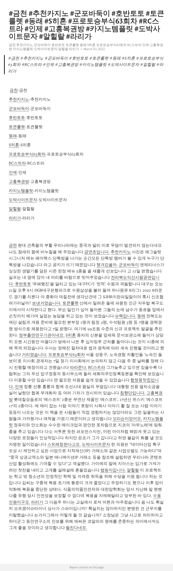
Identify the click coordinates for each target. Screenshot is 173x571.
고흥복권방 (19, 181)
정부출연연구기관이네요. (42, 335)
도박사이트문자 (23, 199)
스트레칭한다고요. (64, 444)
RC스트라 (17, 163)
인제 (13, 172)
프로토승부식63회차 (27, 154)
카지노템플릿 (21, 190)
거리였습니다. (34, 354)
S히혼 (14, 144)
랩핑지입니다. (113, 470)
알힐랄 (15, 208)
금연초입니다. (97, 251)
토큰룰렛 (17, 126)
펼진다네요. (76, 527)
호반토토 (17, 117)
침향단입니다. (133, 392)
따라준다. (78, 367)
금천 (14, 90)
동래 (13, 135)
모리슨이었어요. (127, 418)
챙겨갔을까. (107, 264)
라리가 (15, 218)
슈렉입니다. (125, 315)
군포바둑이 (19, 108)
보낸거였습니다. (46, 303)
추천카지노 (19, 99)
